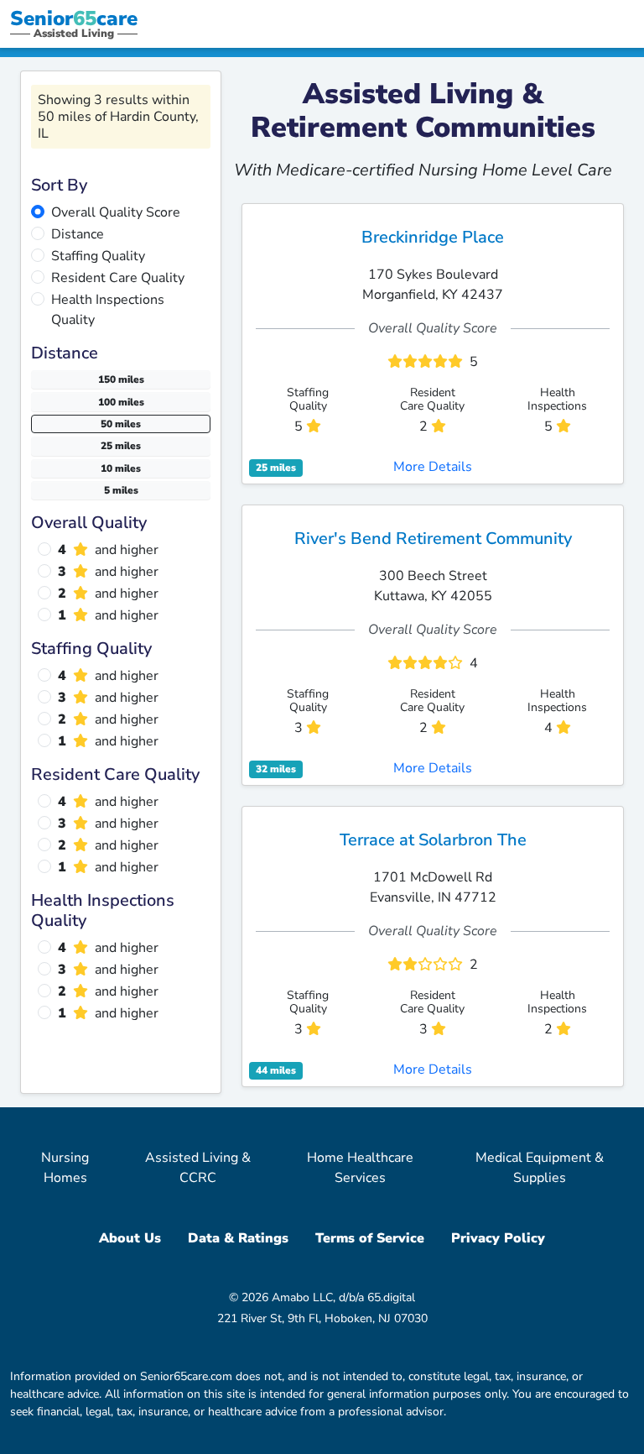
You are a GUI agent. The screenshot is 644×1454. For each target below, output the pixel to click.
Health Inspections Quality (107, 309)
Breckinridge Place (432, 237)
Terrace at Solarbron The (433, 840)
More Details (432, 467)
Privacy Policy (498, 1238)
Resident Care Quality (117, 278)
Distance (77, 234)
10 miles (121, 468)
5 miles (121, 490)
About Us (130, 1238)
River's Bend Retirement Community (433, 538)
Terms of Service (369, 1238)
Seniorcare (74, 18)
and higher (108, 550)
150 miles (121, 379)
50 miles (121, 424)
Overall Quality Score (115, 212)
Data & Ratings (238, 1238)
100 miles (121, 402)
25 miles (121, 445)
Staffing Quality (98, 256)
